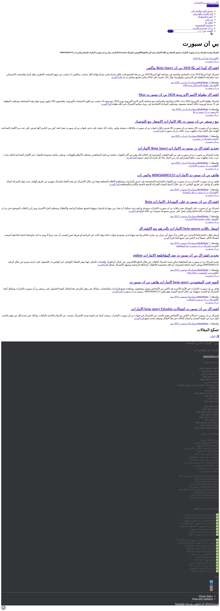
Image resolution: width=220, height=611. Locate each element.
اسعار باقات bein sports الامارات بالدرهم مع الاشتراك (179, 228)
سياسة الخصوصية (204, 25)
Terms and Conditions (202, 599)
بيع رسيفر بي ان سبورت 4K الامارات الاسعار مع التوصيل (177, 121)
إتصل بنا (209, 22)
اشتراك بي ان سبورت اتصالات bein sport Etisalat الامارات (175, 309)
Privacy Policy (206, 596)
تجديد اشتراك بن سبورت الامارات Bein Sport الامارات (178, 148)
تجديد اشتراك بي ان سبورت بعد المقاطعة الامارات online (176, 255)
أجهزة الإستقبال (205, 16)
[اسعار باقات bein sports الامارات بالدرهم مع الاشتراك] (202, 219)
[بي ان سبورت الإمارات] (206, 2)
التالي (212, 336)
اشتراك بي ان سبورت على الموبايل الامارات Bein (182, 202)
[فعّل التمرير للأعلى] (3, 607)
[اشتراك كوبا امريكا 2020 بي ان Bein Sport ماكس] (206, 58)
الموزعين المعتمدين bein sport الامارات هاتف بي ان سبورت (174, 282)
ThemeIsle (180, 604)
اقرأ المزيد (116, 77)
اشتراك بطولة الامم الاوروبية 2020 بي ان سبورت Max (179, 95)
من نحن (209, 19)
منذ (191, 82)
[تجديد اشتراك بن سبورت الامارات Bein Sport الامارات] (206, 139)
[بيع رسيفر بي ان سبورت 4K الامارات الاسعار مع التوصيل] (206, 112)
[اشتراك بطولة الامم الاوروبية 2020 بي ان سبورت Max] (201, 85)
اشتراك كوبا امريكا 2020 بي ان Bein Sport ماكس (182, 68)
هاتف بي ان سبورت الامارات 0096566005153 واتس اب (178, 175)
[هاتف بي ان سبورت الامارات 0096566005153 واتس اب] (204, 165)
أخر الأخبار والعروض (203, 14)
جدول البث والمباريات (202, 11)
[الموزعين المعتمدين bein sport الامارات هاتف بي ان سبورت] (203, 273)
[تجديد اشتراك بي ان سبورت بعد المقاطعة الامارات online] (197, 246)
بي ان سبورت (212, 61)
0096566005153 (211, 356)
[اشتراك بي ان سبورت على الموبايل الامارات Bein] (200, 192)
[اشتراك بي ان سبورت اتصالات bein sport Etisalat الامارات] (203, 299)
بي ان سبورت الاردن (203, 28)
